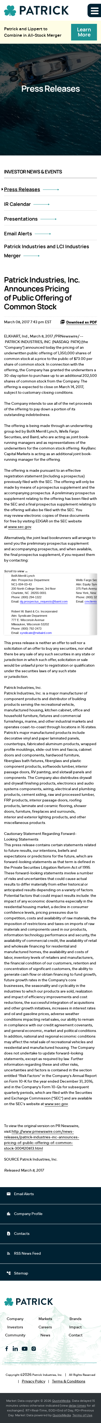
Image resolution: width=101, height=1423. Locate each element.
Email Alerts (18, 233)
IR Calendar (17, 204)
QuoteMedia (61, 1400)
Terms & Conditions (68, 1381)
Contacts (18, 1233)
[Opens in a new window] (6, 1348)
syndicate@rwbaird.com (36, 632)
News (45, 1335)
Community (15, 1335)
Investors (15, 1327)
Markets (45, 1319)
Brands (75, 1319)
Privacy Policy (33, 1381)
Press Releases (22, 189)
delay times (77, 1405)
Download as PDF (81, 322)
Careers (45, 1327)
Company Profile (24, 1214)
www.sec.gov (19, 527)
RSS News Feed (23, 1253)
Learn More (84, 32)
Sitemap (17, 1273)
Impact (75, 1327)
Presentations (21, 219)
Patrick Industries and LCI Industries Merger (46, 251)
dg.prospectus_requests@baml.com (44, 601)
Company (15, 1319)
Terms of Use (82, 1415)
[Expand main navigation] (94, 10)
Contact (75, 1335)
